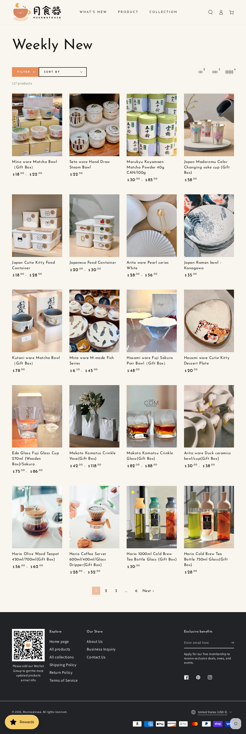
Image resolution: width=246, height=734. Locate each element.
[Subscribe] (232, 643)
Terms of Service (63, 680)
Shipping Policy (62, 664)
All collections (61, 657)
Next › (148, 591)
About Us (95, 641)
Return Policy (61, 672)
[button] (210, 12)
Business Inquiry (101, 649)
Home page (59, 641)
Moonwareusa (32, 712)
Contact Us (96, 657)
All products (59, 649)
